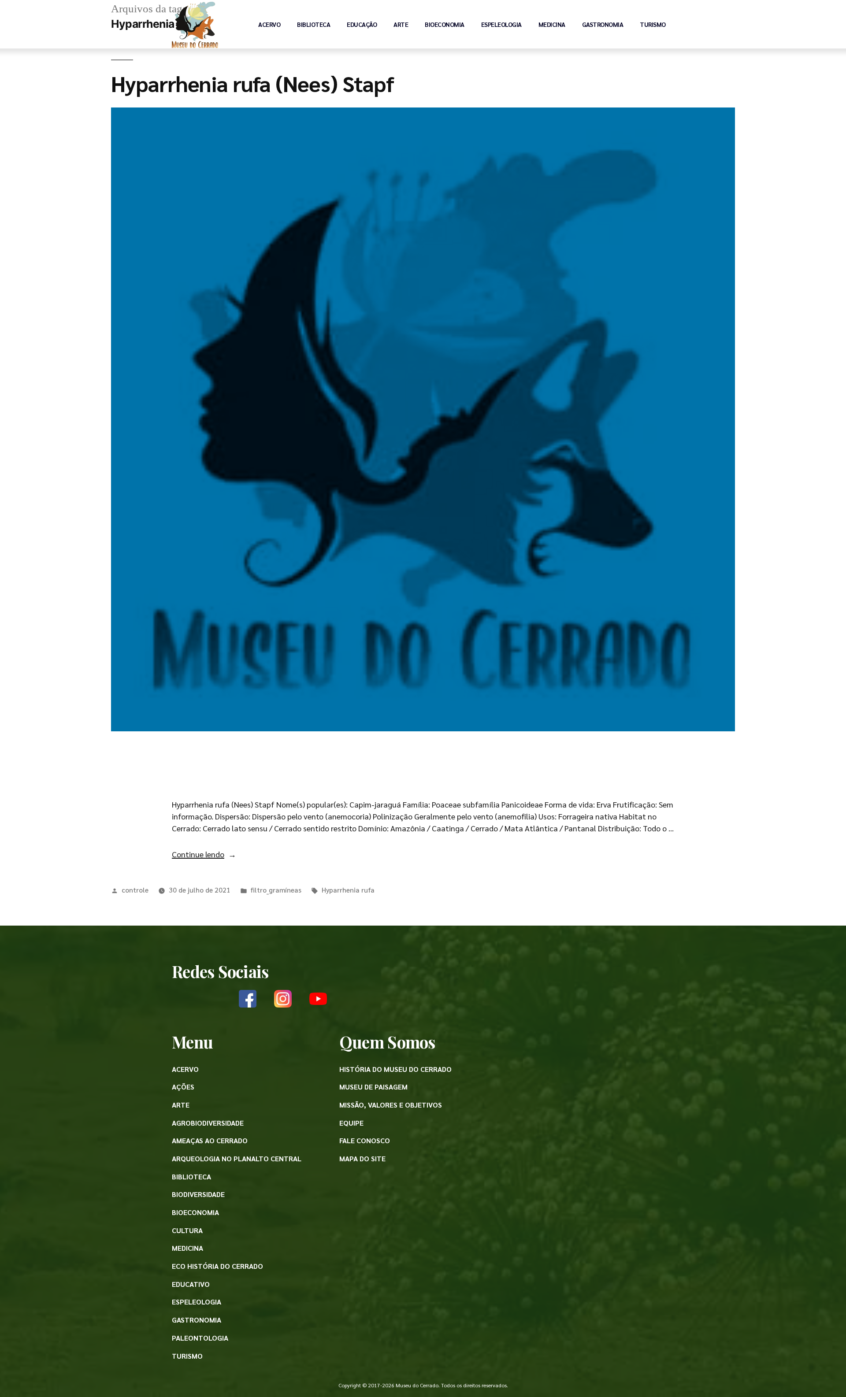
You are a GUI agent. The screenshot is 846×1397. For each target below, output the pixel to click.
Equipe (351, 1122)
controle (135, 889)
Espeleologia (501, 24)
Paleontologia (200, 1337)
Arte (400, 24)
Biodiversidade (198, 1194)
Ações (183, 1086)
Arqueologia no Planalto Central (236, 1158)
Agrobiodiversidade (208, 1122)
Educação (362, 24)
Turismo (653, 24)
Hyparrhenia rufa (348, 889)
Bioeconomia (444, 24)
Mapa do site (362, 1158)
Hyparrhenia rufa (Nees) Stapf (252, 83)
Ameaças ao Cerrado (210, 1140)
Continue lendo (204, 854)
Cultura (187, 1230)
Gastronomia (602, 24)
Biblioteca (313, 24)
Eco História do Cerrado (217, 1266)
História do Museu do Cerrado (395, 1069)
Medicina (551, 24)
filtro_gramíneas (275, 889)
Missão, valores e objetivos (390, 1104)
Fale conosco (364, 1140)
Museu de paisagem (373, 1086)
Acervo (269, 24)
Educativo (191, 1284)
